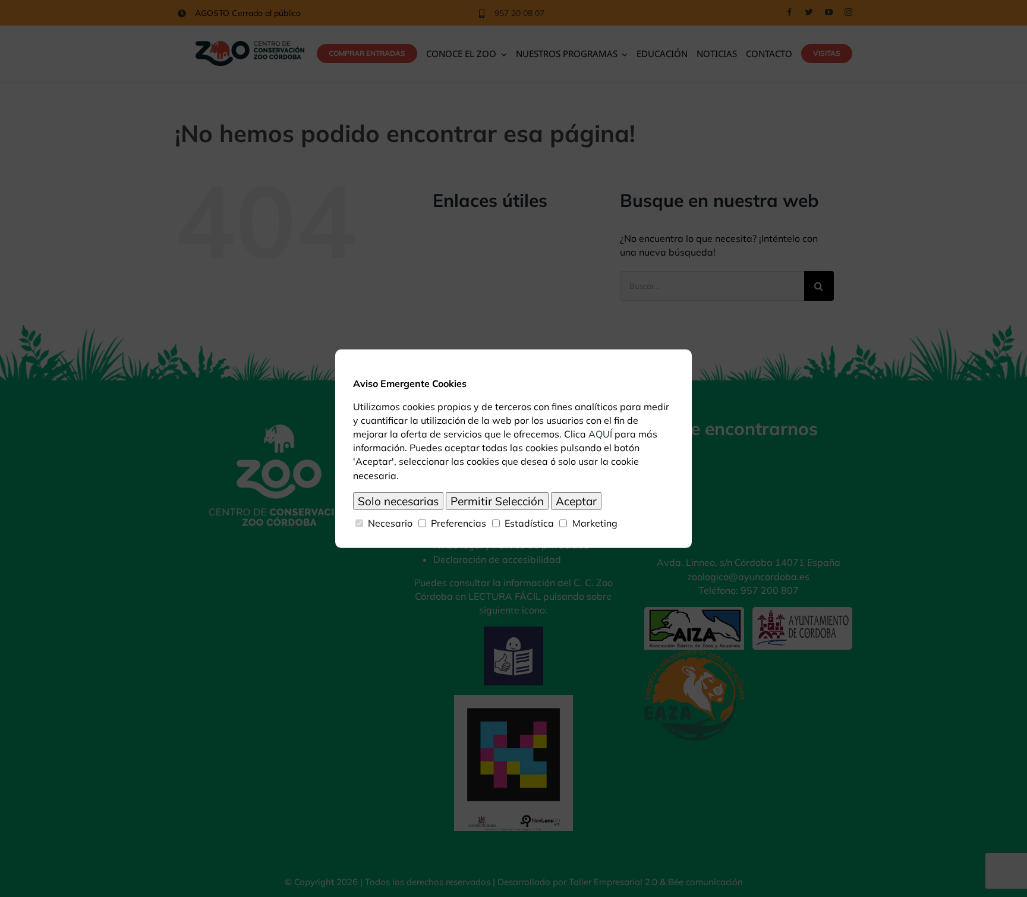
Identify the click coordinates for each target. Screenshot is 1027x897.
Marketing (595, 522)
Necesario (390, 522)
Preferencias (458, 522)
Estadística (529, 522)
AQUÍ (600, 434)
